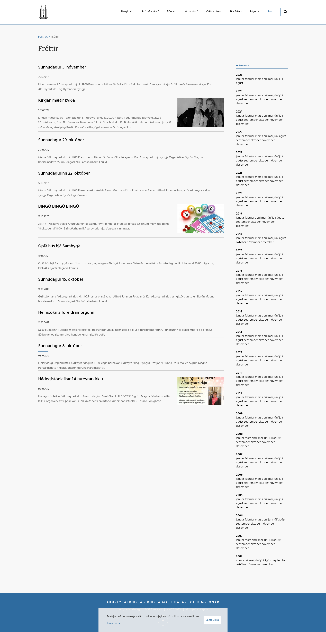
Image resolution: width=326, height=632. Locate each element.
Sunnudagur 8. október (60, 346)
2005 (239, 495)
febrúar (250, 79)
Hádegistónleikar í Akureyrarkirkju (70, 379)
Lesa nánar (114, 623)
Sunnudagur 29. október (61, 140)
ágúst (239, 83)
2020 (239, 193)
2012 (239, 352)
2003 (239, 536)
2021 (239, 172)
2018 (239, 234)
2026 (239, 75)
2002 (239, 556)
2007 (239, 454)
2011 (239, 372)
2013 (239, 332)
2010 (239, 393)
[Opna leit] (285, 11)
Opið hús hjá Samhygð (59, 246)
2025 (239, 91)
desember (242, 103)
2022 (239, 152)
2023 (239, 132)
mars (258, 79)
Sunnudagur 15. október (60, 279)
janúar (240, 79)
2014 (239, 311)
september (251, 99)
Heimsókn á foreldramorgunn (66, 312)
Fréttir (55, 37)
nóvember (276, 99)
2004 (239, 515)
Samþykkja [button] (212, 620)
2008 (239, 434)
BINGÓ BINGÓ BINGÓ (58, 206)
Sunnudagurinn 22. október (64, 173)
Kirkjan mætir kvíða (56, 100)
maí (271, 79)
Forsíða (43, 37)
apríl (265, 79)
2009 (239, 413)
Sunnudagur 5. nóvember (62, 67)
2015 (239, 291)
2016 (239, 270)
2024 (239, 111)
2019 (239, 213)
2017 (239, 250)
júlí (281, 79)
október (264, 99)
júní (276, 79)
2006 (239, 474)
